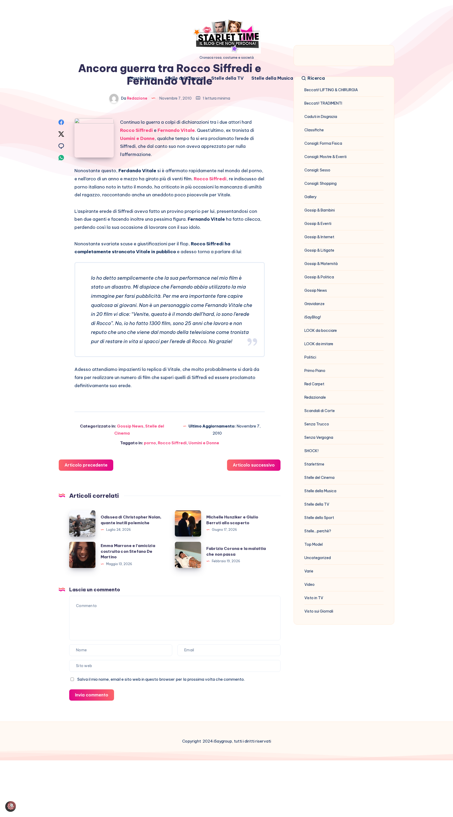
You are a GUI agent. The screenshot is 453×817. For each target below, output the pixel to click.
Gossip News (142, 78)
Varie (308, 571)
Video (309, 584)
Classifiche (314, 130)
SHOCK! (311, 450)
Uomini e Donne (137, 138)
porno (150, 442)
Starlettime (314, 464)
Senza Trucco (316, 424)
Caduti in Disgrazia (320, 116)
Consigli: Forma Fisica (323, 143)
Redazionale (315, 397)
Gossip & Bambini (319, 210)
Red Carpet (314, 384)
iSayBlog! (312, 317)
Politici (310, 357)
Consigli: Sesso (317, 170)
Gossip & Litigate (319, 250)
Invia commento (91, 694)
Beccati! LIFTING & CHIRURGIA (331, 90)
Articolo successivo (254, 465)
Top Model (313, 544)
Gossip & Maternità (321, 263)
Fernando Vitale (176, 130)
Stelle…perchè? (317, 531)
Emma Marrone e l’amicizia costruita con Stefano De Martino (128, 551)
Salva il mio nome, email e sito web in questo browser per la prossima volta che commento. (161, 679)
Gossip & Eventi (317, 223)
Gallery (310, 196)
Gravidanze (314, 303)
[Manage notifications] (11, 805)
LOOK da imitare (318, 344)
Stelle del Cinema (184, 78)
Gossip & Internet (319, 237)
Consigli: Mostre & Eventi (325, 156)
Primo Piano (314, 370)
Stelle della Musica (272, 78)
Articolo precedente (85, 465)
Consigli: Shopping (320, 183)
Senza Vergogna (318, 437)
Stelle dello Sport (319, 517)
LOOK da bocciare (320, 330)
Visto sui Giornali (318, 611)
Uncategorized (317, 557)
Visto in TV (313, 598)
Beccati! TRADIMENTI (323, 103)
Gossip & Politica (319, 277)
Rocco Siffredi (136, 130)
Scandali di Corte (319, 410)
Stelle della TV (227, 78)
